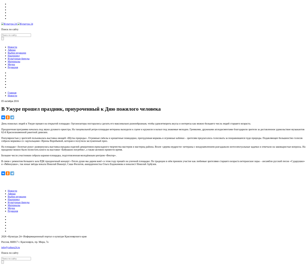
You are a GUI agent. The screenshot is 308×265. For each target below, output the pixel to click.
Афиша (12, 50)
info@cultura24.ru (10, 247)
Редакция (13, 67)
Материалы (14, 61)
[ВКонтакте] (3, 117)
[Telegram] (12, 117)
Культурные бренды (19, 58)
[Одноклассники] (8, 117)
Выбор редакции (17, 52)
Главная (12, 92)
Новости (12, 47)
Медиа (11, 64)
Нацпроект (14, 55)
